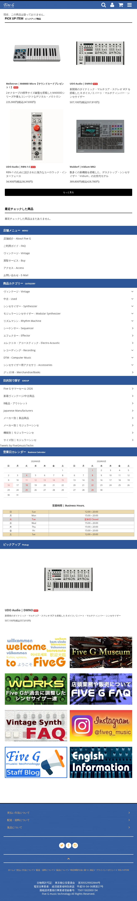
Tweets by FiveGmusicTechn (17, 445)
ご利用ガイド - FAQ (15, 246)
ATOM (126, 870)
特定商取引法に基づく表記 (82, 870)
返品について (62, 870)
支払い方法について (25, 870)
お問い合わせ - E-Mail (16, 275)
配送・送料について (45, 870)
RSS (119, 870)
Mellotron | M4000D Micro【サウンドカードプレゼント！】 (35, 85)
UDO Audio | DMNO (81, 83)
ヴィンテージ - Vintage (17, 253)
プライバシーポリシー (106, 870)
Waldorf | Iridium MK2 (82, 166)
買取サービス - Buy (14, 260)
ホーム (11, 870)
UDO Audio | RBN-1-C (18, 166)
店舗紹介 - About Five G (17, 238)
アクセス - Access (14, 268)
